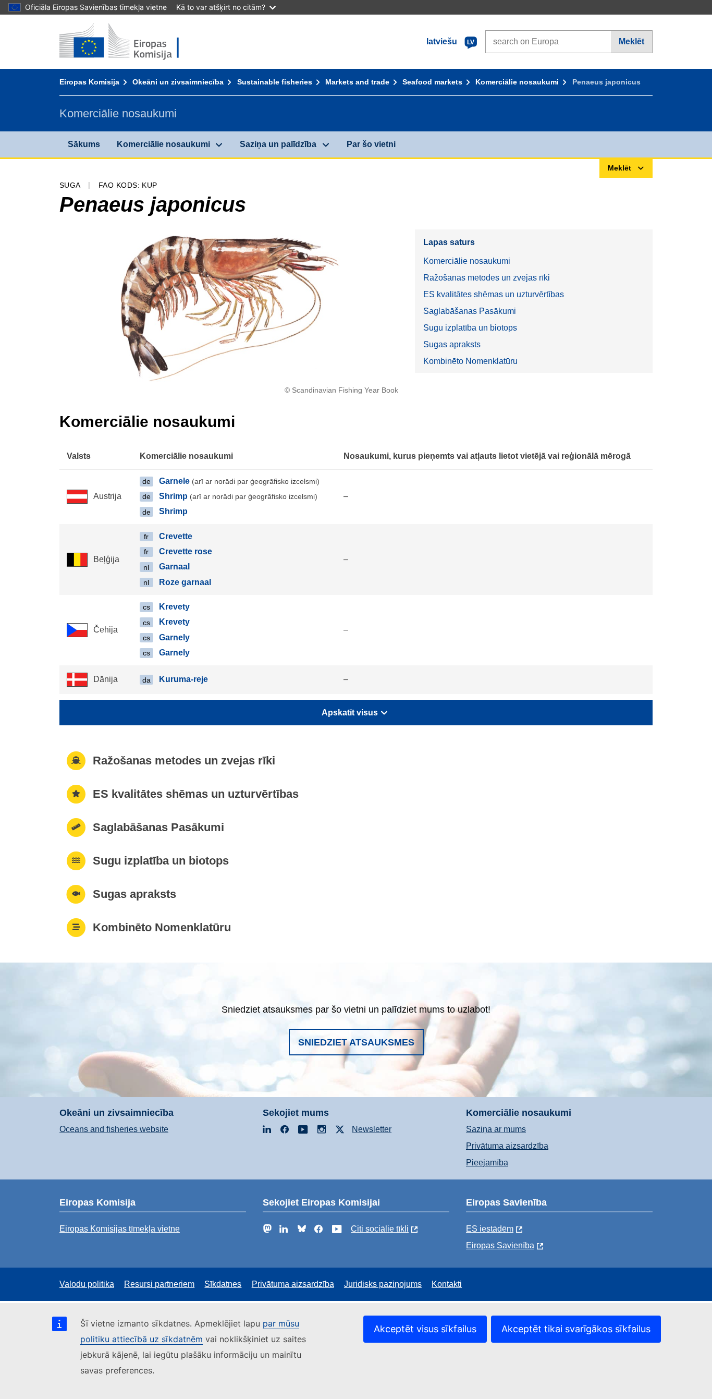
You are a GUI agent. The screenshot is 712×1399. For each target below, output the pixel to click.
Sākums (84, 144)
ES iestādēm (489, 1228)
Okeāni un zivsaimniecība (178, 82)
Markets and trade (357, 82)
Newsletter (371, 1129)
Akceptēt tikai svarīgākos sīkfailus (575, 1328)
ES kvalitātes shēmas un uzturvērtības (493, 294)
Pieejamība (487, 1162)
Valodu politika (86, 1284)
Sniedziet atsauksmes (356, 1042)
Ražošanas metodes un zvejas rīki (486, 277)
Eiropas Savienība (500, 1245)
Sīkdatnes (222, 1284)
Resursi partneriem (159, 1284)
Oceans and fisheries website (113, 1129)
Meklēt (631, 41)
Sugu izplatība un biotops (470, 327)
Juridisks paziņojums (383, 1284)
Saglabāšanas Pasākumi (469, 311)
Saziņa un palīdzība (278, 144)
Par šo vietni (371, 144)
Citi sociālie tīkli (380, 1228)
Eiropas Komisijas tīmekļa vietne (119, 1228)
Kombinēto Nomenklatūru (470, 361)
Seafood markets (432, 82)
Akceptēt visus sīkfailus (425, 1328)
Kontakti (447, 1284)
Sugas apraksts (452, 344)
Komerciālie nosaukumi (517, 82)
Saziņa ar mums (496, 1129)
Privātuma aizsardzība (507, 1145)
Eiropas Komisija (89, 82)
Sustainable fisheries (274, 82)
